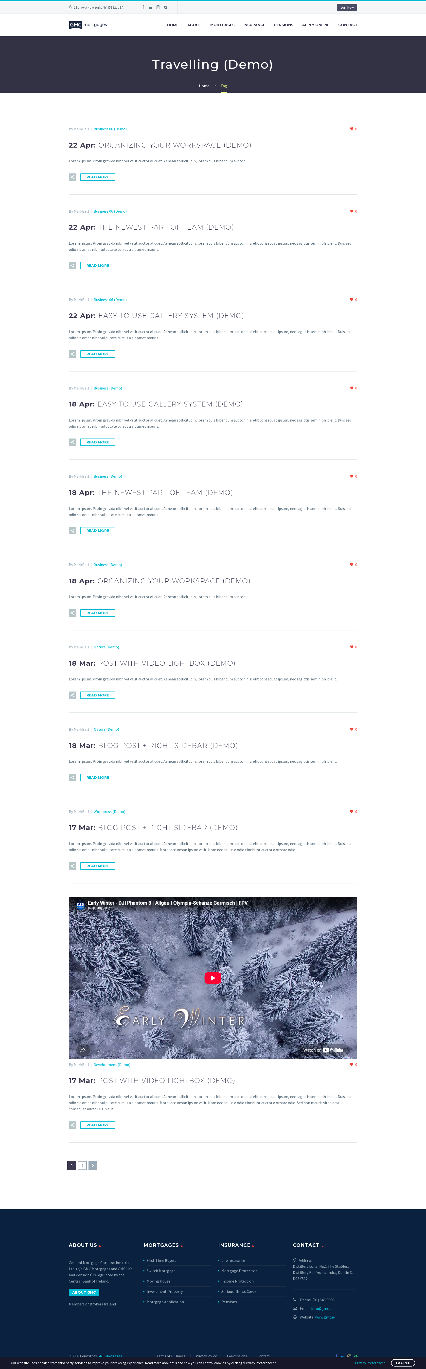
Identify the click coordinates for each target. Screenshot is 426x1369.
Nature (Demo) (106, 646)
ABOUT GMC (84, 1292)
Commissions (237, 1356)
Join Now (347, 7)
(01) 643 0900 (323, 1299)
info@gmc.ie (322, 1308)
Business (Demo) (108, 388)
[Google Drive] (165, 7)
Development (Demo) (112, 1064)
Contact (348, 25)
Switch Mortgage (161, 1270)
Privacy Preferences (370, 1363)
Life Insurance (233, 1260)
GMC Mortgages (110, 1356)
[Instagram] (158, 7)
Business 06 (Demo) (110, 128)
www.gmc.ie (325, 1317)
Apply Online (315, 25)
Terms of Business (171, 1356)
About (194, 25)
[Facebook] (143, 7)
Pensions (283, 25)
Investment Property (165, 1291)
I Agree (403, 1363)
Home (172, 25)
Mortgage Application (165, 1301)
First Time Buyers (161, 1260)
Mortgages (222, 25)
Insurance (254, 25)
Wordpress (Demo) (109, 811)
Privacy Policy (206, 1356)
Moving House (158, 1281)
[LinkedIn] (150, 7)
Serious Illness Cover (238, 1291)
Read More (98, 177)
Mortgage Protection (239, 1270)
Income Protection (237, 1281)
